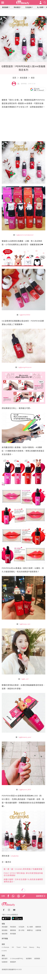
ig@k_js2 (25, 679)
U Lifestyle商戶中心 (16, 958)
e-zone (4, 950)
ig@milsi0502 (25, 315)
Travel (19, 947)
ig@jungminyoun (25, 367)
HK (13, 947)
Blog (38, 947)
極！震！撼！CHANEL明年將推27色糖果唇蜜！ (24, 869)
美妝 (33, 78)
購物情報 (13, 930)
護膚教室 (39, 896)
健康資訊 (38, 927)
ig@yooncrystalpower (25, 235)
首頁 (14, 78)
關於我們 (4, 958)
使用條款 (37, 958)
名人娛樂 (40, 7)
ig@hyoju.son (25, 624)
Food (25, 947)
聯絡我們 (13, 962)
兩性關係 (4, 930)
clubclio (15, 856)
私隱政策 (4, 962)
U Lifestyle (5, 947)
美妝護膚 (5, 7)
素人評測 (21, 930)
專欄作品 (30, 930)
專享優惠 (13, 934)
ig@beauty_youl (25, 737)
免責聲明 (29, 958)
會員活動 (4, 934)
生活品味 (28, 7)
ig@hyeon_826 (25, 789)
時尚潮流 (17, 7)
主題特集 (38, 930)
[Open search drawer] (45, 2)
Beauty (31, 947)
